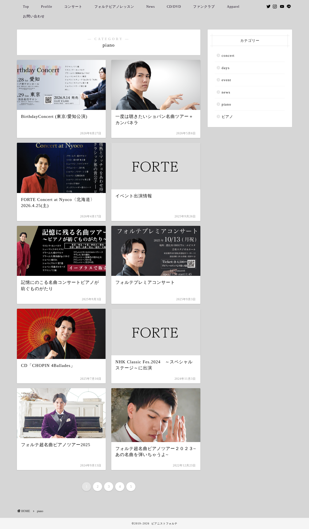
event (226, 80)
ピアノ (227, 116)
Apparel (233, 6)
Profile (46, 6)
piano (226, 104)
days (226, 68)
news (226, 92)
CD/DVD (174, 6)
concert (228, 55)
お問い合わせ (34, 16)
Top (26, 6)
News (150, 6)
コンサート (73, 6)
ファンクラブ (204, 6)
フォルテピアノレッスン (114, 6)
